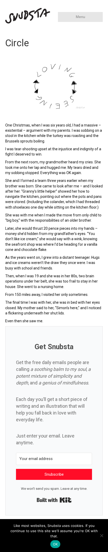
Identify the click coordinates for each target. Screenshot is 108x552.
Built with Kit (54, 500)
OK (55, 544)
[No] (101, 535)
